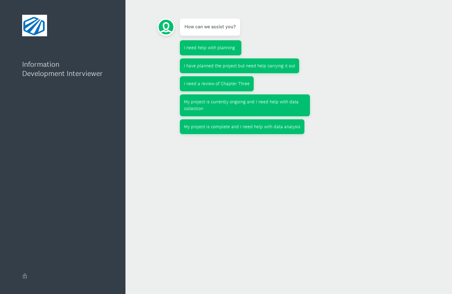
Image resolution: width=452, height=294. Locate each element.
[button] (210, 47)
